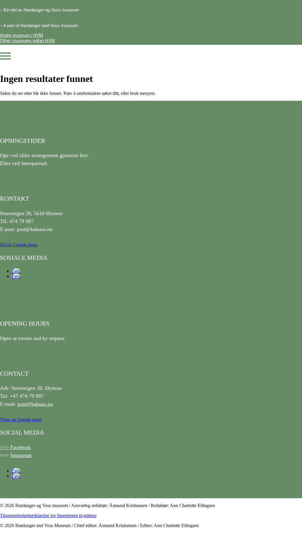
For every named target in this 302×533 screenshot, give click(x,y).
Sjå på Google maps (18, 244)
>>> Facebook (15, 447)
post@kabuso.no (35, 404)
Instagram (21, 455)
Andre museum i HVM (21, 35)
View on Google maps (21, 419)
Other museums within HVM (27, 40)
